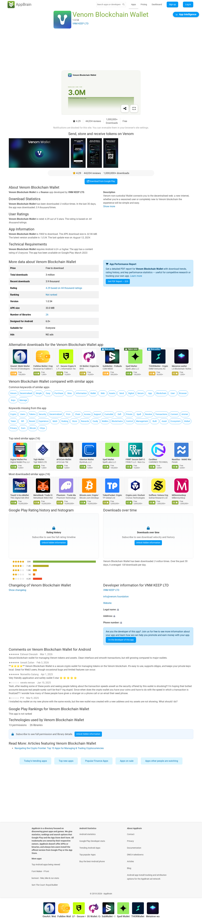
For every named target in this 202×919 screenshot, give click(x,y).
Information (81, 393)
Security (42, 414)
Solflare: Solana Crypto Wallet (158, 495)
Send (121, 393)
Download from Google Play (102, 181)
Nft (22, 421)
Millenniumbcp (179, 495)
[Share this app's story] (125, 108)
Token (13, 421)
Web (103, 393)
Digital (131, 393)
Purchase (58, 393)
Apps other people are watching (161, 761)
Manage (23, 400)
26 (47, 314)
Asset (164, 421)
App (150, 393)
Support (97, 414)
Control (129, 421)
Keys (13, 400)
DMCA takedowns (135, 854)
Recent (32, 421)
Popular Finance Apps (96, 761)
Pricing (144, 4)
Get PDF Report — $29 (118, 281)
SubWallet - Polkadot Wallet (112, 366)
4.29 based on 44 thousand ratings (64, 288)
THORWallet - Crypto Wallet (158, 366)
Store (74, 421)
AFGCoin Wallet (63, 459)
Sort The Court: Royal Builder (45, 885)
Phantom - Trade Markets (66, 495)
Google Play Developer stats (92, 841)
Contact (130, 834)
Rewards (85, 421)
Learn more (136, 276)
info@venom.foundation (116, 596)
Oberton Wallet (87, 459)
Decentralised (26, 393)
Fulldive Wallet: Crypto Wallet (43, 366)
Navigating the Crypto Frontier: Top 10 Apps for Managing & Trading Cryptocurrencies (59, 748)
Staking (64, 421)
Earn (23, 428)
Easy (48, 393)
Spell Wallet (131, 366)
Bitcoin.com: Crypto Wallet (89, 495)
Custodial (108, 414)
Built (155, 421)
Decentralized (55, 414)
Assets (112, 393)
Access (87, 414)
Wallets (105, 421)
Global (187, 421)
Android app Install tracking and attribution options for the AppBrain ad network (147, 877)
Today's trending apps (35, 761)
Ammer (184, 414)
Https (42, 428)
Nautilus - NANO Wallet (181, 459)
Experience (44, 421)
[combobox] (108, 4)
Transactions (161, 414)
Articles (130, 861)
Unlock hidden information (54, 542)
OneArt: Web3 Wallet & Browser (20, 366)
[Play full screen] (134, 108)
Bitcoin (33, 428)
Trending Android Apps (89, 848)
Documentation (134, 848)
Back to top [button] (195, 892)
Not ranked (51, 294)
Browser (183, 393)
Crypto (13, 414)
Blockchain (161, 393)
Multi (55, 421)
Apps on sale (126, 761)
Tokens (32, 414)
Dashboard (157, 4)
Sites (69, 393)
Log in (188, 4)
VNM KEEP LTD (111, 590)
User (173, 393)
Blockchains (117, 421)
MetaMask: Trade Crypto (43, 495)
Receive (148, 414)
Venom (13, 393)
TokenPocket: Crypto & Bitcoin (112, 495)
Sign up (172, 4)
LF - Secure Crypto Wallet (66, 366)
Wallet (93, 393)
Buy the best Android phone (92, 861)
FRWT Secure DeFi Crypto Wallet (135, 459)
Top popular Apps (87, 854)
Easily (95, 421)
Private (129, 414)
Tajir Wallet (38, 459)
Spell (139, 414)
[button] (148, 609)
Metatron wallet (179, 366)
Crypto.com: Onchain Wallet (135, 495)
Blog (129, 868)
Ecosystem (176, 421)
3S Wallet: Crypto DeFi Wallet (89, 366)
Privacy (13, 428)
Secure (140, 393)
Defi (119, 414)
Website (107, 603)
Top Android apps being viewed (46, 864)
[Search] (123, 4)
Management (142, 421)
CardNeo (153, 459)
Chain (77, 414)
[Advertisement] (97, 49)
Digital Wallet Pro (18, 459)
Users (22, 414)
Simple (39, 393)
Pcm (68, 414)
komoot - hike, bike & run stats (45, 878)
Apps (133, 4)
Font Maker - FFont (40, 871)
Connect (174, 414)
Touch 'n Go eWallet (19, 495)
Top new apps (66, 761)
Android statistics (87, 834)
